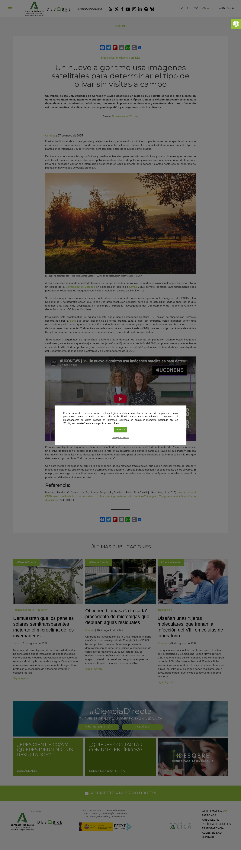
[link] (236, 24)
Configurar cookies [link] (120, 437)
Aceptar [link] (120, 429)
